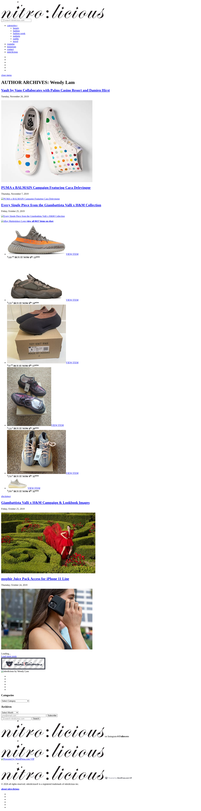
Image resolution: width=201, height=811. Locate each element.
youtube (11, 44)
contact (10, 49)
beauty (16, 28)
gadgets (16, 36)
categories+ (12, 25)
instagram (11, 46)
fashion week (19, 33)
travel (15, 41)
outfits (16, 38)
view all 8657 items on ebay (40, 221)
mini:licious (12, 52)
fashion (16, 31)
